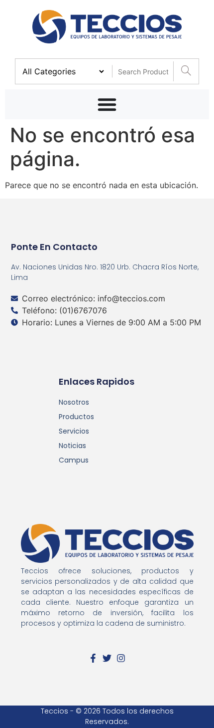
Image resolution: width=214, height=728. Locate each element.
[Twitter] (107, 658)
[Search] (186, 71)
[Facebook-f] (93, 658)
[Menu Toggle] (107, 104)
